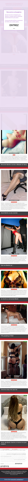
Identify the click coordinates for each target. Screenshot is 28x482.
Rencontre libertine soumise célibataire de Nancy (14, 164)
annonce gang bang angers (19, 457)
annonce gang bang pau (10, 460)
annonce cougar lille (11, 457)
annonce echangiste (12, 454)
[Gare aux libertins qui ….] (14, 236)
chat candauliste (15, 449)
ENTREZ (14, 25)
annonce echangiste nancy (13, 455)
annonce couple (3, 460)
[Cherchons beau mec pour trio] (14, 360)
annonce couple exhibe (4, 457)
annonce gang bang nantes (10, 452)
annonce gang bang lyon (13, 466)
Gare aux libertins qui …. (7, 265)
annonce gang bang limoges (10, 458)
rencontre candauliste (17, 479)
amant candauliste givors (18, 460)
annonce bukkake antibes (19, 458)
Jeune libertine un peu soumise (9, 213)
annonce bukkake (21, 454)
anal (15, 452)
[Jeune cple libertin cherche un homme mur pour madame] (14, 413)
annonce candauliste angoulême (8, 459)
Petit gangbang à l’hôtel (7, 335)
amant (2, 463)
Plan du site (12, 474)
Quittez (14, 28)
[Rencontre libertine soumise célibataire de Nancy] (14, 134)
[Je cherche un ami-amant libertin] (14, 280)
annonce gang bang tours (22, 456)
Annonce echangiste (5, 471)
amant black (7, 461)
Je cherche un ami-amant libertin (9, 299)
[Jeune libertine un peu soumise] (14, 185)
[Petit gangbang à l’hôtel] (14, 314)
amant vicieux (18, 452)
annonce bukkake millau (22, 455)
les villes (16, 474)
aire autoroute (23, 452)
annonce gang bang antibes (19, 459)
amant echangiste (3, 454)
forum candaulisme (6, 449)
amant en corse (3, 452)
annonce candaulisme (12, 461)
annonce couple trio (15, 456)
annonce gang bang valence (20, 461)
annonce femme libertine (5, 455)
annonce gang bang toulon (6, 456)
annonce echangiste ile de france (9, 463)
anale (23, 460)
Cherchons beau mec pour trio (9, 389)
